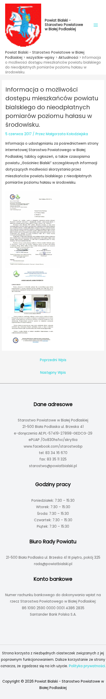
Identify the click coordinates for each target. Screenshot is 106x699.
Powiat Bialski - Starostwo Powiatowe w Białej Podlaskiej (64, 25)
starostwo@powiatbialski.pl (53, 466)
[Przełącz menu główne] (96, 25)
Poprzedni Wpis (53, 360)
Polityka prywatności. (87, 666)
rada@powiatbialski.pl (53, 564)
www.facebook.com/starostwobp (53, 446)
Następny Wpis (53, 372)
